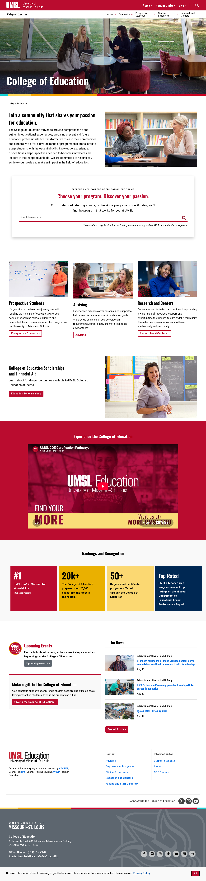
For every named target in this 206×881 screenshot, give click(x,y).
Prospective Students (24, 333)
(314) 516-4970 (37, 852)
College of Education (17, 14)
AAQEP (56, 772)
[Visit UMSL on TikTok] (168, 854)
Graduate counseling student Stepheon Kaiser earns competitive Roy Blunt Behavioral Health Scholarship (166, 662)
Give (181, 5)
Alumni (158, 766)
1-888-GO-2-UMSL (47, 856)
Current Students (164, 760)
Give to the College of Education (34, 702)
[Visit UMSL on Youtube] (176, 854)
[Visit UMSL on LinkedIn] (184, 854)
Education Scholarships (25, 393)
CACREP (63, 768)
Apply (146, 5)
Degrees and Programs (120, 766)
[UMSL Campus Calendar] (192, 854)
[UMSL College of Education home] (29, 758)
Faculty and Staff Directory (122, 783)
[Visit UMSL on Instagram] (160, 854)
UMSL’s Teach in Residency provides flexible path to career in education (165, 687)
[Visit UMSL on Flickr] (152, 854)
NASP (24, 772)
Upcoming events (37, 663)
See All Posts (116, 729)
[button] (196, 5)
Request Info (164, 5)
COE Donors (161, 772)
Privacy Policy (141, 873)
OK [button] (195, 873)
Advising (80, 334)
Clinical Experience (117, 772)
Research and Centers (188, 14)
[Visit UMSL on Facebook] (144, 854)
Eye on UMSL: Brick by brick (152, 711)
